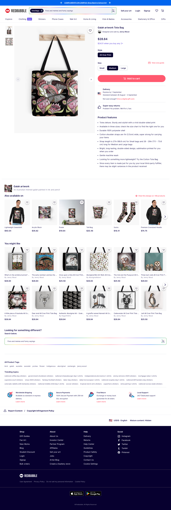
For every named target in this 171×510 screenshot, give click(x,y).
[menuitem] (8, 19)
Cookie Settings (91, 464)
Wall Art (73, 19)
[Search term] (113, 10)
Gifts (163, 19)
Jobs (52, 456)
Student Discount (27, 452)
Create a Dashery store (60, 464)
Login (22, 456)
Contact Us (89, 460)
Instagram (126, 436)
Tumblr (125, 448)
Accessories (126, 19)
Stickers (41, 19)
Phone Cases (57, 19)
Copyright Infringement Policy (40, 411)
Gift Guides (25, 436)
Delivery (87, 436)
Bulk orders (25, 464)
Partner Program (57, 444)
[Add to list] (90, 30)
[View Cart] (163, 10)
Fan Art (23, 440)
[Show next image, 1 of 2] (91, 79)
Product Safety (90, 452)
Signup (23, 460)
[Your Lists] (156, 10)
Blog (22, 448)
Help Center (89, 444)
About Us (54, 436)
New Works (25, 444)
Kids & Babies (108, 19)
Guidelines (88, 448)
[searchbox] (85, 341)
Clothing (25, 19)
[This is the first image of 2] (18, 79)
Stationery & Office (146, 19)
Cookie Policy (80, 482)
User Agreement (26, 482)
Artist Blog (54, 460)
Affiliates (54, 448)
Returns (87, 440)
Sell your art (55, 452)
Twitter (125, 444)
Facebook (126, 440)
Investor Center (56, 440)
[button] (85, 3)
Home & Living (89, 19)
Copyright (88, 456)
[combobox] (72, 10)
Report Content (15, 411)
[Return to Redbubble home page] (15, 11)
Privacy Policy (39, 482)
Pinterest (125, 452)
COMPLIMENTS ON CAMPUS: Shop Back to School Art (85, 3)
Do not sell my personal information (59, 482)
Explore (8, 19)
